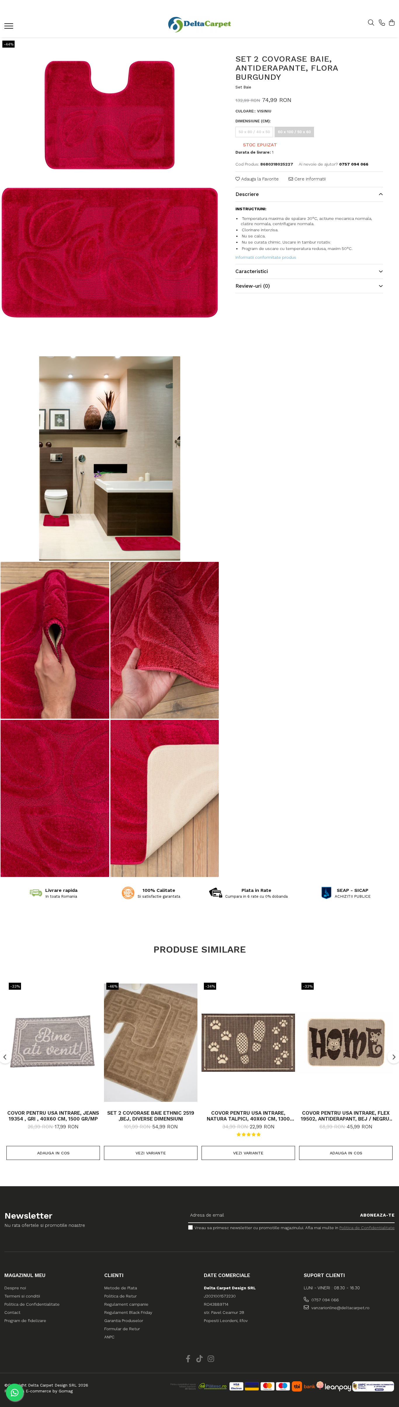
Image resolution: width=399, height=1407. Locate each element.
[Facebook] (188, 1359)
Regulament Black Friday (128, 1312)
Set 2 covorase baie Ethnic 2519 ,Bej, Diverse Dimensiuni (150, 1116)
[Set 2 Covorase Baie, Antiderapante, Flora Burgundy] (109, 196)
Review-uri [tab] (252, 286)
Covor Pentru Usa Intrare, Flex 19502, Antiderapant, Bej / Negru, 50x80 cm (346, 1116)
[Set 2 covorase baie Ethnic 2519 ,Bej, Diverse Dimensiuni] (150, 1042)
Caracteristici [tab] (251, 271)
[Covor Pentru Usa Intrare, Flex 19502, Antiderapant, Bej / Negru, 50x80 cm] (346, 1042)
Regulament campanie (126, 1304)
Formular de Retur (122, 1328)
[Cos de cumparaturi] (391, 23)
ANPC (109, 1337)
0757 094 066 (324, 1299)
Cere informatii (309, 179)
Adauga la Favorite (259, 179)
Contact (12, 1312)
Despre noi (15, 1288)
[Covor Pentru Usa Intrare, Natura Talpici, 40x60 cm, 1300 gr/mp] (248, 1042)
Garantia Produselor (123, 1320)
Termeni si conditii (22, 1296)
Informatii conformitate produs (265, 257)
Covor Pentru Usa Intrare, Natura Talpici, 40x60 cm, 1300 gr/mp (248, 1116)
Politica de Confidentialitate (367, 1227)
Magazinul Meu (25, 1275)
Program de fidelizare (25, 1320)
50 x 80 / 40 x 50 (254, 132)
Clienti (114, 1275)
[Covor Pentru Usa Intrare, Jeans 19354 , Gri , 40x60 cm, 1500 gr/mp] (53, 1042)
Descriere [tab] (247, 194)
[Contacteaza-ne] (382, 23)
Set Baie (243, 87)
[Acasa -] (199, 25)
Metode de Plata (120, 1288)
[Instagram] (211, 1359)
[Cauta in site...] (371, 23)
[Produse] (9, 27)
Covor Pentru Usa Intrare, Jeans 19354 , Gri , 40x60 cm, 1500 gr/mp (53, 1116)
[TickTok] (200, 1359)
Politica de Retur (120, 1296)
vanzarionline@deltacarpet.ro (339, 1307)
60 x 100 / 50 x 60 (294, 132)
